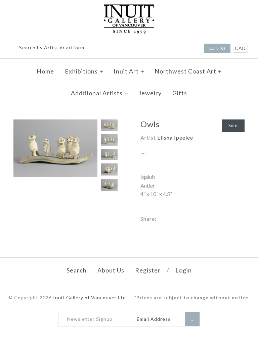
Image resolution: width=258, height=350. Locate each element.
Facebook (180, 48)
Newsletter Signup (90, 319)
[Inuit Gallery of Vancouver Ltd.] (129, 8)
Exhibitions (84, 71)
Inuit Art (129, 71)
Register (148, 270)
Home (45, 71)
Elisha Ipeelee (175, 137)
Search (77, 270)
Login (183, 270)
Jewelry (150, 93)
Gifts (179, 93)
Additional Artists (99, 93)
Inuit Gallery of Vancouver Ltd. (91, 297)
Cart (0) (217, 48)
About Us (110, 270)
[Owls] (55, 123)
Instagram (189, 48)
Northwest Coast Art (188, 71)
